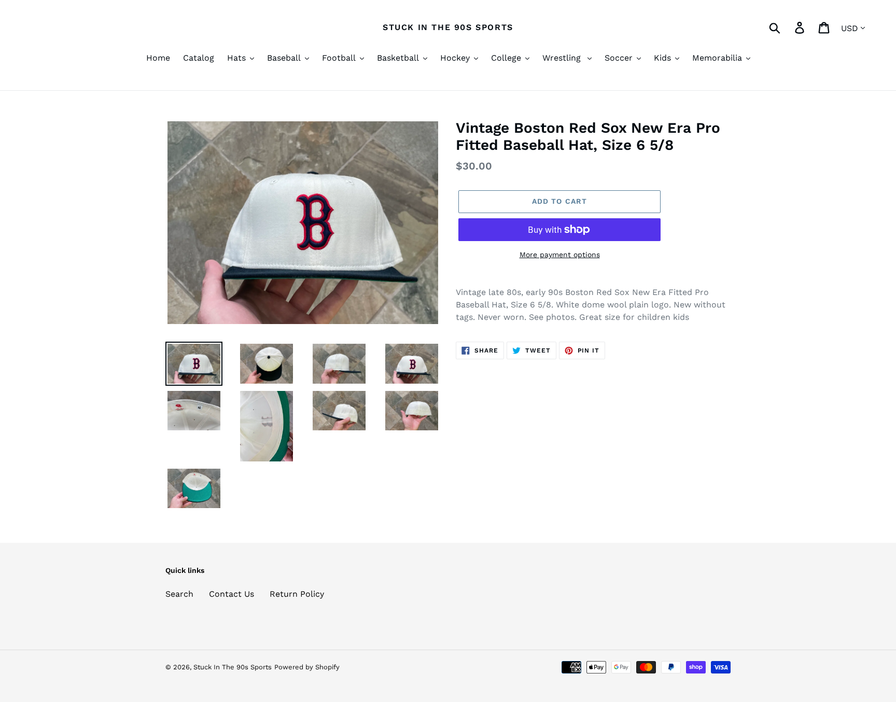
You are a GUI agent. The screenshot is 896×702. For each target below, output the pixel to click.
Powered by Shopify (307, 667)
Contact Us (231, 594)
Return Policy (297, 594)
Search (179, 594)
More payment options (560, 254)
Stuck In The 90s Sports (448, 27)
